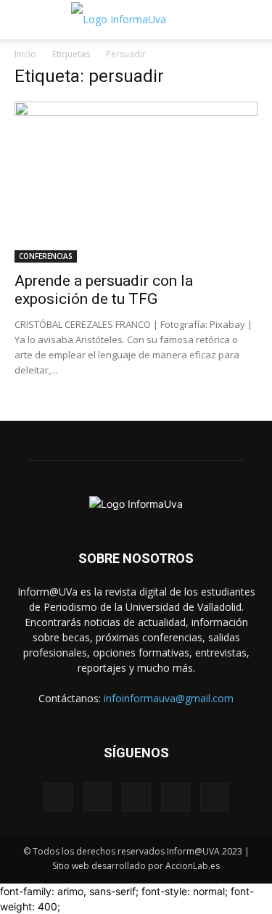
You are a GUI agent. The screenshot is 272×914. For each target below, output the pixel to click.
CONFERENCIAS (46, 256)
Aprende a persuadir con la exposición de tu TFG (104, 290)
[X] (175, 797)
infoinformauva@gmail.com (169, 698)
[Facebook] (58, 797)
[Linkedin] (136, 797)
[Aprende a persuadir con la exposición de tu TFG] (136, 182)
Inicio (25, 54)
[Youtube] (214, 797)
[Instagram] (97, 796)
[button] (24, 19)
